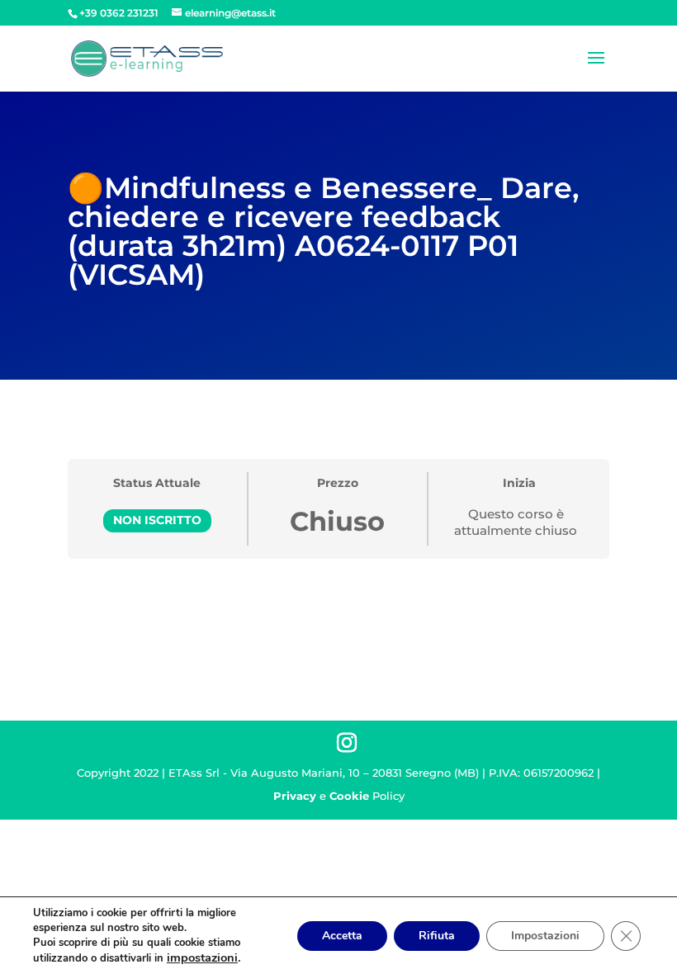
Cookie (349, 795)
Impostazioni (545, 935)
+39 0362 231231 (119, 13)
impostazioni (202, 957)
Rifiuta (437, 935)
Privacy (294, 795)
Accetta (342, 935)
